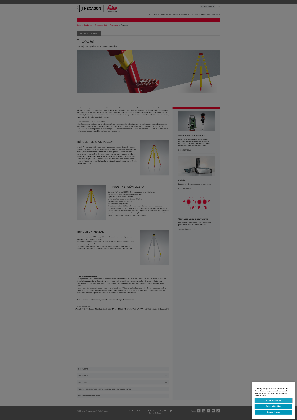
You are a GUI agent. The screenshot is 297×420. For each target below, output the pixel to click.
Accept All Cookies (273, 400)
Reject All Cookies (273, 406)
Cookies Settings (273, 412)
